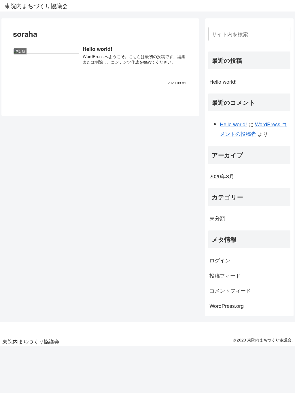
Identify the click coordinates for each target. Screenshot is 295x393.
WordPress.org (226, 305)
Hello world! (223, 81)
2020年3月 (221, 176)
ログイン (219, 260)
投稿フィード (225, 275)
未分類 (217, 218)
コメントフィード (230, 290)
